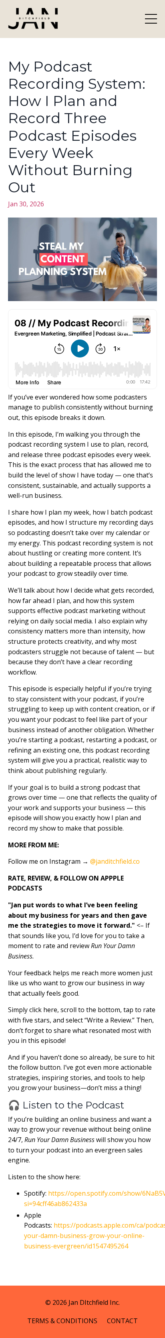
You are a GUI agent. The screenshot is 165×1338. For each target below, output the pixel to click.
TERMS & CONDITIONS (62, 1320)
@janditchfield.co (115, 861)
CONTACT (122, 1320)
